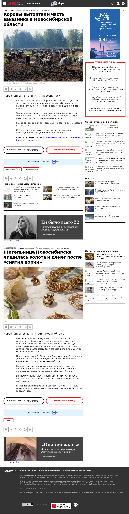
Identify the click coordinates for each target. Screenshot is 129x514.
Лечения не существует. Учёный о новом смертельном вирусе (109, 289)
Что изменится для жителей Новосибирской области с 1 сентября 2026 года (105, 89)
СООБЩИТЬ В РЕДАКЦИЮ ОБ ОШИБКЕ (77, 470)
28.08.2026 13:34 (10, 248)
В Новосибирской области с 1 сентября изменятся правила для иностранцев (105, 69)
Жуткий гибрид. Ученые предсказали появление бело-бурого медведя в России (110, 160)
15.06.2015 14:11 (9, 10)
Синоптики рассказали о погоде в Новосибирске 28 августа (105, 79)
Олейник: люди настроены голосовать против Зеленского (107, 182)
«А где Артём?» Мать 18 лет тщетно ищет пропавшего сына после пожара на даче (109, 135)
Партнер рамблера (42, 504)
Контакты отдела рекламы (49, 470)
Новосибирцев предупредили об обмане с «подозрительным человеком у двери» (105, 99)
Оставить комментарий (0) (64, 150)
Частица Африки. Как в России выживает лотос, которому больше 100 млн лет (110, 273)
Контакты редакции (28, 470)
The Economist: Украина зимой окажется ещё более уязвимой (107, 216)
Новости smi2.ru (12, 240)
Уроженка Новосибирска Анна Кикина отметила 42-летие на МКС (105, 109)
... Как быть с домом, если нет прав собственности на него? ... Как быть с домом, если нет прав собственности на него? (22, 190)
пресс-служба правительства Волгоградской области (25, 83)
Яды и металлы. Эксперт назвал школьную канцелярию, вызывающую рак (108, 265)
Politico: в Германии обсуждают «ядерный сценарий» (107, 199)
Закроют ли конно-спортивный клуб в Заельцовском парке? (66, 188)
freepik (6, 321)
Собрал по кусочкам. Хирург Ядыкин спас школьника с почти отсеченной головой (110, 144)
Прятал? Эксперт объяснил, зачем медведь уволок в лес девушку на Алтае (109, 152)
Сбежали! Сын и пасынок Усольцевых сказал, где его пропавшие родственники (110, 281)
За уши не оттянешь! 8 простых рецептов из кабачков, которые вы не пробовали (110, 256)
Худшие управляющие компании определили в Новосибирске (67, 196)
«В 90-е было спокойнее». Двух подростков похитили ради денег (109, 126)
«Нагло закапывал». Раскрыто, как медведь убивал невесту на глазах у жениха (110, 169)
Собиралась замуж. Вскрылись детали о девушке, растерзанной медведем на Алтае (109, 298)
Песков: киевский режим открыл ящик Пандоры (108, 207)
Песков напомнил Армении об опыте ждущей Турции (110, 191)
